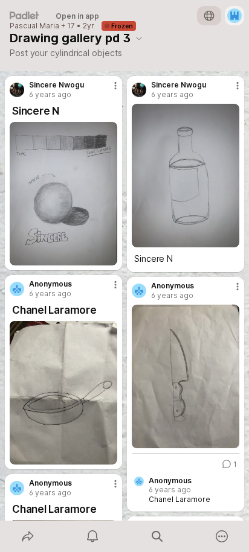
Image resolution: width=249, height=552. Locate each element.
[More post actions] (107, 90)
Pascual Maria (34, 26)
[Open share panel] (27, 536)
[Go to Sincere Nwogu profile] (17, 90)
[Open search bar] (157, 536)
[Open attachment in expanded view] (63, 193)
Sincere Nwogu (56, 85)
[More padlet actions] (221, 536)
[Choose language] (209, 15)
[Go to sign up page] (234, 15)
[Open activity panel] (92, 536)
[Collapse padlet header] (139, 38)
